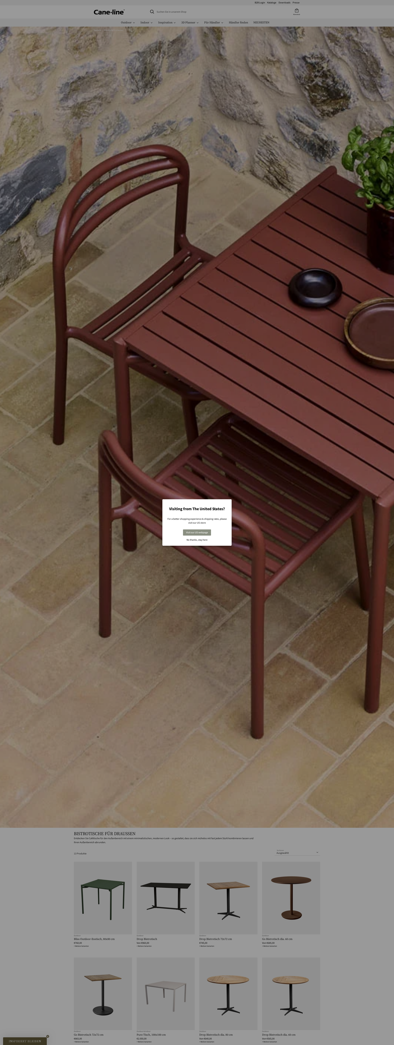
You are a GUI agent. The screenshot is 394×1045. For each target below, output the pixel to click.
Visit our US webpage (197, 532)
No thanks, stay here (197, 540)
